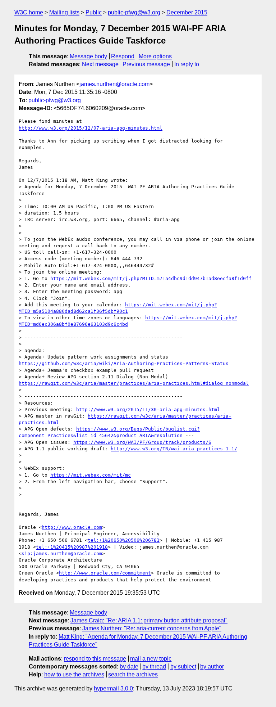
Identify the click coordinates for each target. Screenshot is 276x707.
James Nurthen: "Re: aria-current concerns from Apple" (151, 628)
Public (94, 12)
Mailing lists (64, 12)
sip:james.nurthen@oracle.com (62, 553)
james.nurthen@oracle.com (114, 84)
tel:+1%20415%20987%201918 (72, 547)
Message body (88, 56)
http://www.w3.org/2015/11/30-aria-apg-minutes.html (148, 409)
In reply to (186, 64)
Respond (122, 56)
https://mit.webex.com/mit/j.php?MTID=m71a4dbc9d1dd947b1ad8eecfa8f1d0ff (151, 278)
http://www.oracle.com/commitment (105, 573)
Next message (100, 64)
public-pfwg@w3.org (134, 12)
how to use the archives (74, 674)
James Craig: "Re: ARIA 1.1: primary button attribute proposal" (148, 620)
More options (155, 56)
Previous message (146, 64)
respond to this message (95, 659)
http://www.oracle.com (72, 527)
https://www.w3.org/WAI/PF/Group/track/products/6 (142, 442)
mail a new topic (150, 659)
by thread (154, 666)
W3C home (28, 12)
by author (212, 666)
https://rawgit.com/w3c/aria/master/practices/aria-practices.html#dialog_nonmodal (134, 383)
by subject (183, 666)
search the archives (133, 674)
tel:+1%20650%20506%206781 (124, 540)
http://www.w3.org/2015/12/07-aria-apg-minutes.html (90, 128)
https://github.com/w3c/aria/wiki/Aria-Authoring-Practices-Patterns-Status (124, 363)
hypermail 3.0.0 (113, 688)
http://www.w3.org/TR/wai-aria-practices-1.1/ (174, 448)
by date (129, 666)
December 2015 (186, 12)
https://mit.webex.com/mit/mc (90, 475)
